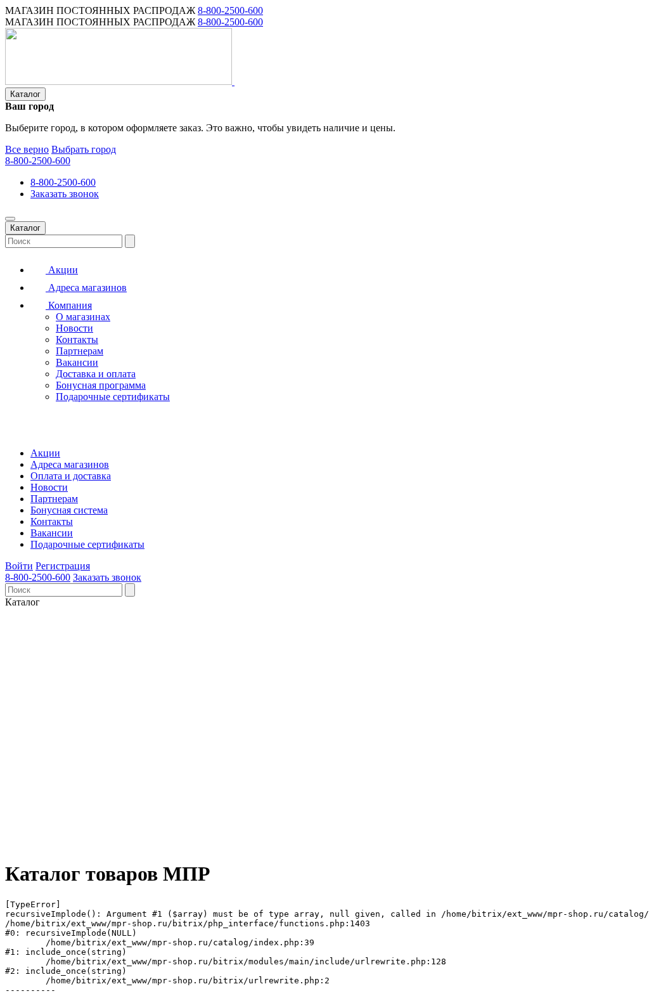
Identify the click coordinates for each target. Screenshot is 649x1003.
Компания (69, 305)
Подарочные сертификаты (113, 396)
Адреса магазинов (86, 287)
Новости (74, 328)
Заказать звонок (64, 193)
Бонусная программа (101, 385)
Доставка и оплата (96, 373)
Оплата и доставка (70, 475)
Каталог (25, 94)
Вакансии (77, 362)
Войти (19, 565)
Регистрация (62, 565)
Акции (62, 269)
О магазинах (83, 316)
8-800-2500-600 (230, 10)
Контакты (77, 339)
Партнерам (79, 351)
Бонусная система (69, 510)
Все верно (27, 149)
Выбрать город (83, 149)
